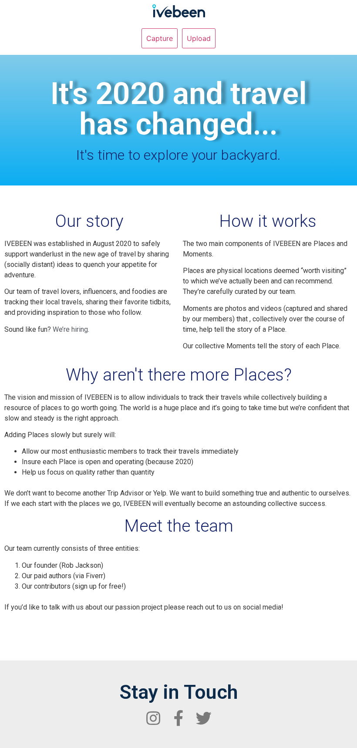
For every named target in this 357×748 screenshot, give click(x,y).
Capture (159, 38)
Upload (199, 38)
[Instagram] (153, 718)
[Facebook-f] (178, 718)
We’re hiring (70, 329)
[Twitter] (204, 718)
